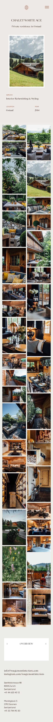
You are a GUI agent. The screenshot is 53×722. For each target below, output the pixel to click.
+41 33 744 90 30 (12, 711)
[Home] (26, 9)
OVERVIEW (26, 644)
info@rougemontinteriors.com (21, 671)
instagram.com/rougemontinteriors (24, 674)
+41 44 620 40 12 (12, 693)
